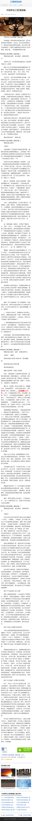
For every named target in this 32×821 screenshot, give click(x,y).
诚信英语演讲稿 (10, 815)
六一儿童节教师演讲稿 (8, 797)
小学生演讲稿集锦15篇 (23, 802)
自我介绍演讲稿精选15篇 (23, 797)
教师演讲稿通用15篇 (7, 800)
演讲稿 (21, 5)
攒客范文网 (13, 819)
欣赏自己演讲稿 (27, 815)
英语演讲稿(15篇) (21, 805)
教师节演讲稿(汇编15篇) (8, 809)
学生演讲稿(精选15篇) (8, 802)
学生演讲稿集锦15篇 (7, 805)
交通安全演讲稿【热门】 (23, 807)
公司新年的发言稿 (22, 809)
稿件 (15, 5)
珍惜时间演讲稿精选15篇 (23, 800)
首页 (10, 5)
